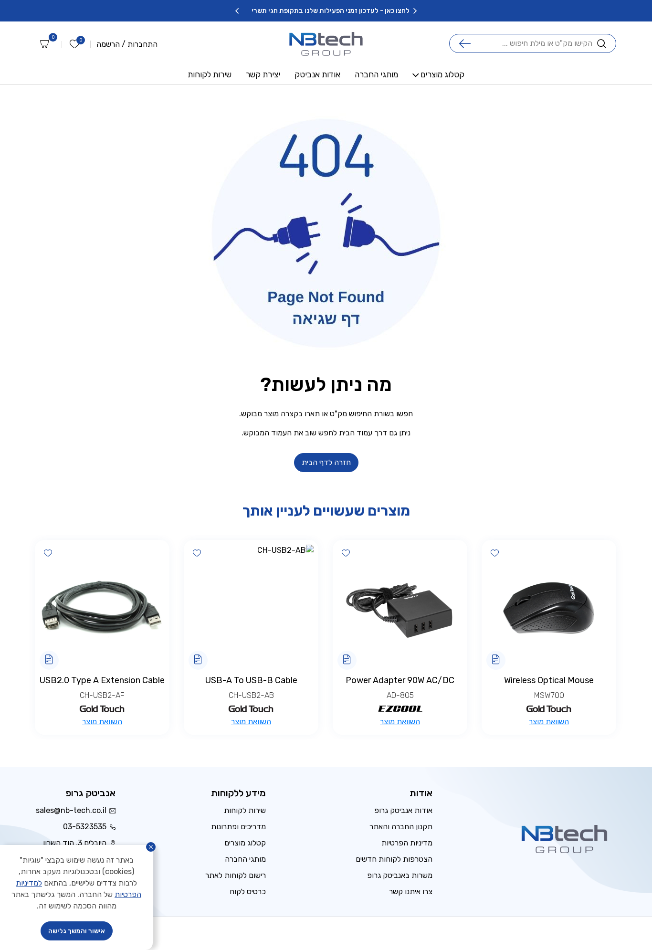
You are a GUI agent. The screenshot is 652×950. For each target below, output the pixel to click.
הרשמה (108, 44)
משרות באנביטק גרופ (399, 875)
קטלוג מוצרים (442, 74)
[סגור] (151, 847)
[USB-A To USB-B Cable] (251, 607)
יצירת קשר (263, 74)
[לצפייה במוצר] (495, 660)
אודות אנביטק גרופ (403, 810)
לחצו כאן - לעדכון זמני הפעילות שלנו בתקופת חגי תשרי (400, 11)
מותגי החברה (376, 74)
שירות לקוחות (209, 74)
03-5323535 (84, 826)
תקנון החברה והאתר (400, 826)
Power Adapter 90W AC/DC (400, 680)
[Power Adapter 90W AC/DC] (400, 607)
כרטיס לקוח (248, 891)
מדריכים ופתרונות (238, 826)
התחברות (142, 44)
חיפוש (465, 43)
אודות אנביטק (317, 74)
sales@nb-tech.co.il (71, 810)
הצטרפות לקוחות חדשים (394, 859)
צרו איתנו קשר (410, 891)
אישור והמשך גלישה (76, 931)
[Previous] (415, 11)
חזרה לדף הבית (326, 462)
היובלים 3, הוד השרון (74, 842)
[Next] (237, 11)
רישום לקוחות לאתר (235, 875)
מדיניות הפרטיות (406, 842)
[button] (494, 553)
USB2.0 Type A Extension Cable (102, 680)
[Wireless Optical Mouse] (548, 607)
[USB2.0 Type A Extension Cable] (102, 607)
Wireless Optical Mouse (549, 680)
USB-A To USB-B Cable (251, 680)
